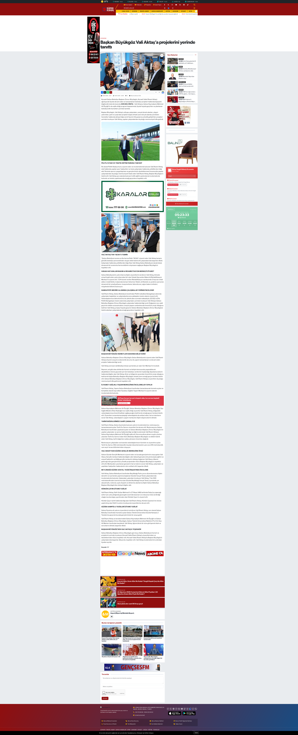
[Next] (190, 708)
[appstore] (175, 713)
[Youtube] (182, 708)
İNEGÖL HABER (144, 11)
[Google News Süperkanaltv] (133, 553)
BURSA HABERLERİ (157, 11)
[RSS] (196, 708)
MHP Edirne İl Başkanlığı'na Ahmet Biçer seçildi (187, 101)
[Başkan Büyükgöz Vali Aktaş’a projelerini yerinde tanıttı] (132, 71)
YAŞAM (181, 59)
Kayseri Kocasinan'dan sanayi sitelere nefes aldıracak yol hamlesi (110, 639)
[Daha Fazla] (110, 92)
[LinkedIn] (179, 708)
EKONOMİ (175, 11)
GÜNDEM (134, 11)
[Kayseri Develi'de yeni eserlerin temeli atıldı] (153, 631)
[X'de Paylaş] (105, 92)
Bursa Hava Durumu (133, 721)
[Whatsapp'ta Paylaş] (107, 92)
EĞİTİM (168, 11)
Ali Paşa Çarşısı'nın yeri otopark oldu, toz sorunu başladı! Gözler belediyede (132, 639)
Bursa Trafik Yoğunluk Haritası (183, 721)
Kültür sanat (182, 82)
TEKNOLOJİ (156, 729)
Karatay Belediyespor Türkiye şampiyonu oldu (187, 70)
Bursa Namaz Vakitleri (158, 721)
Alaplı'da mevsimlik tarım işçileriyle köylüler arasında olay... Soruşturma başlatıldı (132, 658)
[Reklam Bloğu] (182, 150)
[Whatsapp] (193, 708)
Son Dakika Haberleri (157, 724)
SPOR (190, 11)
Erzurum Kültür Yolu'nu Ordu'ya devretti (186, 85)
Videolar (139, 5)
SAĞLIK (145, 729)
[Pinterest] (173, 708)
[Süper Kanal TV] (108, 9)
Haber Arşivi (179, 724)
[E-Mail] (111, 616)
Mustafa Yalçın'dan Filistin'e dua (186, 77)
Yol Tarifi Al (183, 184)
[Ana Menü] (193, 8)
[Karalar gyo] (132, 196)
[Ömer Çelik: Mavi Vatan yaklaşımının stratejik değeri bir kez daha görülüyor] (153, 649)
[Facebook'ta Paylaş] (102, 92)
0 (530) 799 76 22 (173, 194)
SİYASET (183, 11)
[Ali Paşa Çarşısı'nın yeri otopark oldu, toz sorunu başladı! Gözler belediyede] (132, 631)
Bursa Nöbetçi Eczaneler (110, 721)
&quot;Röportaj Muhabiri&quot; (122, 613)
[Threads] (187, 708)
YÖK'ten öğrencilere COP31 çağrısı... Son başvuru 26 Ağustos (187, 93)
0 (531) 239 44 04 (174, 184)
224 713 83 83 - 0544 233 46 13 (144, 712)
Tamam (196, 732)
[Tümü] (195, 55)
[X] (170, 708)
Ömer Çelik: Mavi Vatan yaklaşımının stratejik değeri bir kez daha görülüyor (153, 658)
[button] (196, 11)
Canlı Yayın (158, 5)
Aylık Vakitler (172, 228)
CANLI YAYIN (125, 11)
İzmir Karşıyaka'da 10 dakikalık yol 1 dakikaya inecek (187, 62)
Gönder (105, 698)
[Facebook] (168, 708)
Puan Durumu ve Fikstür (110, 724)
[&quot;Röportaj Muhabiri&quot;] (105, 614)
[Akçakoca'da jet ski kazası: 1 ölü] (111, 649)
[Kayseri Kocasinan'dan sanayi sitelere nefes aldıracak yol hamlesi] (111, 631)
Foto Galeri (128, 5)
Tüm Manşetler (132, 724)
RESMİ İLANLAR (129, 8)
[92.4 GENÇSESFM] (132, 667)
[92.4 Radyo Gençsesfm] (93, 40)
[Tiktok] (184, 708)
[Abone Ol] (162, 92)
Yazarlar (148, 5)
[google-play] (189, 713)
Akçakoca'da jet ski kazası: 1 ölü (111, 656)
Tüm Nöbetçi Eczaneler (183, 203)
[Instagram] (176, 708)
